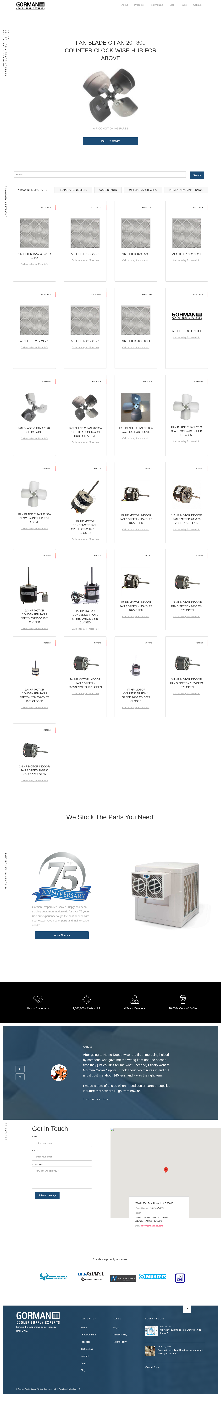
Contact (197, 4)
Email (35, 1150)
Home (84, 1327)
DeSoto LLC (75, 1389)
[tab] (32, 190)
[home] (30, 6)
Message (38, 1164)
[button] (20, 1069)
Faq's (184, 4)
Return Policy (120, 1341)
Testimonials (156, 4)
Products (139, 4)
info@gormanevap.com (152, 1226)
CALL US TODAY (110, 141)
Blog (172, 4)
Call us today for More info (34, 264)
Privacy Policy (120, 1334)
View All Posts (152, 1367)
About (125, 4)
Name (35, 1137)
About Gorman (62, 935)
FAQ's (116, 1327)
